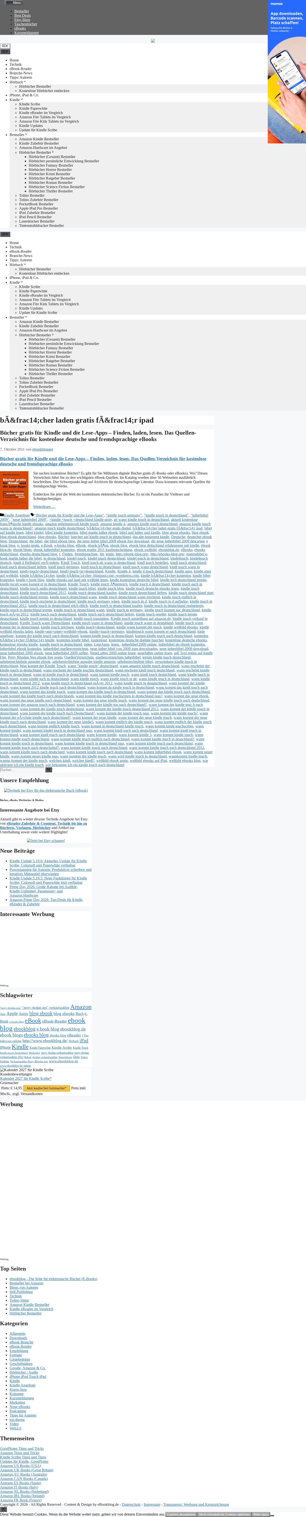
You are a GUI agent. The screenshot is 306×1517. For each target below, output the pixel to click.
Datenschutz (131, 1504)
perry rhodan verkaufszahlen (57, 1052)
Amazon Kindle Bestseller (39, 139)
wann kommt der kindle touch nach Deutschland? (57, 713)
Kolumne (17, 1394)
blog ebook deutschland (18, 537)
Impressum (152, 1504)
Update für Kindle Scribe (38, 130)
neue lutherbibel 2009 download (183, 649)
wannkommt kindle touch (188, 756)
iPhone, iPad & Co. (24, 95)
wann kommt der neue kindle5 (70, 722)
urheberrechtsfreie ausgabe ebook (25, 662)
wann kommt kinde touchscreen (169, 726)
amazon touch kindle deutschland (60, 528)
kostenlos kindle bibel (72, 640)
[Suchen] (48, 769)
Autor (23, 1013)
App (2, 1014)
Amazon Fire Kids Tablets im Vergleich (49, 121)
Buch (80, 1014)
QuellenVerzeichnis (79, 657)
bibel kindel (34, 532)
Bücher (63, 537)
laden (88, 644)
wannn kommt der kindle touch (23, 760)
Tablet (76, 1057)
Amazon (81, 1006)
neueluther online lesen (154, 653)
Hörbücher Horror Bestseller (50, 170)
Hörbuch (16, 82)
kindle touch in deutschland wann (79, 610)
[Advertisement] (40, 952)
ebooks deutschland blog (38, 554)
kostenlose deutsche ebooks (186, 640)
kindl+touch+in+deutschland (81, 571)
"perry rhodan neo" (10, 1007)
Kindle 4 (124, 571)
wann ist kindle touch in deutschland (60, 674)
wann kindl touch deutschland (153, 674)
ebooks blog (36, 1034)
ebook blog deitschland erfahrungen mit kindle (164, 545)
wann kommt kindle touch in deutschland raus (89, 743)
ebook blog (118, 545)
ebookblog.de (73, 1028)
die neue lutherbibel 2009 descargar (177, 541)
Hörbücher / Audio (24, 1372)
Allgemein (17, 1333)
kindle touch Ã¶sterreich (109, 584)
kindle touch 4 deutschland (149, 584)
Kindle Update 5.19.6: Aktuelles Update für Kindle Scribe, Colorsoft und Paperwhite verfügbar (48, 863)
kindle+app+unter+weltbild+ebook (61, 631)
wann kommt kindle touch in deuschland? (162, 739)
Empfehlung (19, 1351)
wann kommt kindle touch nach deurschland (159, 743)
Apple (12, 1013)
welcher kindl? (83, 760)
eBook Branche (21, 1342)
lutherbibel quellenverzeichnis (65, 649)
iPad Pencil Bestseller (35, 217)
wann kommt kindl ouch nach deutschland (126, 730)
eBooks (20, 28)
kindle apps (183, 571)
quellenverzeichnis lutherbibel (118, 657)
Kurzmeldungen (26, 33)
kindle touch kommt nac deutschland (172, 610)
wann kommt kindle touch (173, 735)
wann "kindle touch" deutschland (93, 666)
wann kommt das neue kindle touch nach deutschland (169, 700)
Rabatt (27, 1057)
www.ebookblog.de (63, 1061)
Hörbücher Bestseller (35, 86)
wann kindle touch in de (118, 679)
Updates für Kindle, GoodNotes (24, 1461)
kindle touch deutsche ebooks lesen (152, 588)
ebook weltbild (145, 550)
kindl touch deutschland (188, 563)
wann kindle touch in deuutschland (140, 683)
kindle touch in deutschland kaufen (116, 606)
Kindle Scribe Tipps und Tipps (23, 1457)
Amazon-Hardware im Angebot (43, 148)
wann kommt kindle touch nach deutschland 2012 (166, 748)
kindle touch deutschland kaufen (92, 593)
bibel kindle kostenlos (61, 532)
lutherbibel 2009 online (139, 644)
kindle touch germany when (98, 601)
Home (14, 60)
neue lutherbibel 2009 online (66, 653)
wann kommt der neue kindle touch (145, 717)
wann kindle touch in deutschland (164, 679)
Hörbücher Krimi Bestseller (49, 174)
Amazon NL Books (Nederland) (24, 1492)
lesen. (115, 644)
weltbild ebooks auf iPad (148, 760)
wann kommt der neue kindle (94, 717)
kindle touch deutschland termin (24, 597)
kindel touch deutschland (106, 558)
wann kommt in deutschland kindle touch (112, 726)
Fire (86, 1035)
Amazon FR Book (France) (21, 1500)
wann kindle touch (84, 679)
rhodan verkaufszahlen (45, 1057)
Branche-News (21, 73)
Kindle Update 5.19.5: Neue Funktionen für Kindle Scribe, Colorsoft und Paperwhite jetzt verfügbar (48, 880)
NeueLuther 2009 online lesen (113, 653)
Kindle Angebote (17, 515)
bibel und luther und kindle (140, 532)
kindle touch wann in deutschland (97, 623)
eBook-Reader (21, 69)
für (102, 554)
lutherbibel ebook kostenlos (20, 649)
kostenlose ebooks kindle (19, 644)
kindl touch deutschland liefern (23, 567)
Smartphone (65, 1057)
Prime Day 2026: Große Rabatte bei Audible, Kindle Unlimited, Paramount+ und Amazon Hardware (44, 891)
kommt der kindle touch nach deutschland (47, 636)
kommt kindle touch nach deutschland (163, 636)
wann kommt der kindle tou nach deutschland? (111, 705)
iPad (84, 1040)
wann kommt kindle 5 (135, 735)
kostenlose (99, 640)
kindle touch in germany (124, 610)
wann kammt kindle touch (109, 674)
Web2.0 (15, 1428)
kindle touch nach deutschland (53, 614)
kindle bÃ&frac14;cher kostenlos (166, 575)
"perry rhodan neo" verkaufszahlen (45, 1008)
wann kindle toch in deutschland (44, 679)
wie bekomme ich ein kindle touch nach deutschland (84, 765)
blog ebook (200, 532)
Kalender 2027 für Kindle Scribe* (26, 1078)
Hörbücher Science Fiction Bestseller (57, 187)
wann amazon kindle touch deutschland (149, 666)
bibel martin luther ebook (99, 532)
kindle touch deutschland (14, 1053)
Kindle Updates (31, 126)
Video (14, 1424)
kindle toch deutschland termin (183, 580)
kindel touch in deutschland (148, 558)
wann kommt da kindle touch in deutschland (120, 687)
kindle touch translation (91, 619)
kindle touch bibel (82, 588)
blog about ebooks (176, 532)
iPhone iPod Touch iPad (28, 1377)
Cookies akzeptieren (181, 1514)
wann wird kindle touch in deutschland (137, 756)
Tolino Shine (19, 1300)
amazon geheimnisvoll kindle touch (71, 524)
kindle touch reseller (151, 614)
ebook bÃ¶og (98, 545)
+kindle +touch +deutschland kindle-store (80, 520)
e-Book (46, 545)
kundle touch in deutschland (61, 644)
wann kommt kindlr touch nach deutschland (99, 752)
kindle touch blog (111, 588)
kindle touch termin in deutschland (46, 619)
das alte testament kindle (151, 537)
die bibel (35, 541)
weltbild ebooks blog (185, 760)
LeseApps (101, 644)
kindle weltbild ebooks (181, 627)
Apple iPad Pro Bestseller (38, 208)
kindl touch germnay (63, 567)
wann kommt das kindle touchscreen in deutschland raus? (119, 696)
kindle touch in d (134, 601)
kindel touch (76, 558)
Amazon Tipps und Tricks (19, 1453)
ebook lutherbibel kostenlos (54, 550)
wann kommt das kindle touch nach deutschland (173, 692)
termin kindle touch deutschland (166, 657)
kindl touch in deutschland (101, 567)
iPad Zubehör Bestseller (37, 213)
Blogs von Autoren (24, 1287)
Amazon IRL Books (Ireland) (22, 1496)
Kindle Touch (78, 584)
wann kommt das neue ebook (186, 696)
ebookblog (25, 1028)
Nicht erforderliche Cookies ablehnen (224, 1514)
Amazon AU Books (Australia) (23, 1474)
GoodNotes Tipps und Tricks (22, 1448)
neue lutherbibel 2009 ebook (21, 653)
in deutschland (54, 558)
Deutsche (178, 537)
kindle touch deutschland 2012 (43, 593)
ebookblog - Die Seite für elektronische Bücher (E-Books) (53, 1279)
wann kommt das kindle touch (42, 692)
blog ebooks (47, 537)
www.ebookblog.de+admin (15, 1065)
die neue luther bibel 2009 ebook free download (113, 541)
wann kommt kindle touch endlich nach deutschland (90, 739)
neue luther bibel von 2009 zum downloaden (124, 649)
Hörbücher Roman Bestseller (50, 182)
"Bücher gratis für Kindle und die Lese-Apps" (69, 515)
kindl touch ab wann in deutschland (108, 563)
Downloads (18, 1338)
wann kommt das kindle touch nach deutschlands (37, 696)
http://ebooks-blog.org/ (167, 554)
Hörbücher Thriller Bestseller (51, 191)
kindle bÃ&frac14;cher (37, 575)
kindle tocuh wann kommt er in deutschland (33, 584)
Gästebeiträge (20, 1359)
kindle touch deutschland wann (73, 597)
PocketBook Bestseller (36, 204)
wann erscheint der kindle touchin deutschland (78, 670)
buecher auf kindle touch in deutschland (101, 537)
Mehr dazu (261, 1514)
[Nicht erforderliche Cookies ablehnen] (272, 1515)
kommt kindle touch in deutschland (106, 636)
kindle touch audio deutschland (43, 588)
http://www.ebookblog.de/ (45, 1040)
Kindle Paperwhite (33, 108)
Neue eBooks (20, 1407)
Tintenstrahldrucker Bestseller (41, 226)
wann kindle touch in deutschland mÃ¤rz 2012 (77, 683)
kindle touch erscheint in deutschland (48, 601)
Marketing (34, 1053)
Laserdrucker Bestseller (37, 221)
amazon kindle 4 (112, 524)
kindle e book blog (30, 580)
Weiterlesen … (44, 507)
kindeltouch (179, 558)
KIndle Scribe (29, 104)
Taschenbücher (25, 24)
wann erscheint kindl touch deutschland (145, 670)
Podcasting (18, 1411)
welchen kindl (59, 760)
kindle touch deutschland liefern (143, 593)
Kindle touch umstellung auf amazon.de (141, 619)
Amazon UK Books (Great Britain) (26, 1470)
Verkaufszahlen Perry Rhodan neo (29, 1061)
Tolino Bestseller (31, 195)
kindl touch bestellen (152, 563)
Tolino (84, 1057)
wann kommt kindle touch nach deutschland (94, 748)
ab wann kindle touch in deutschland (141, 520)
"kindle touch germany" (124, 515)
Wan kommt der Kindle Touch (43, 666)
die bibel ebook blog (59, 541)
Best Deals (22, 15)
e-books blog (64, 545)
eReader (74, 1035)
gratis (110, 554)
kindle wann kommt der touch (139, 627)
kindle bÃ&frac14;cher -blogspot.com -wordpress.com (97, 575)
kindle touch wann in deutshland (148, 623)
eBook (81, 545)
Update (4, 1061)
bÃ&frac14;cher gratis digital (109, 528)
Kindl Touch (70, 563)
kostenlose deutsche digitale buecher (136, 640)
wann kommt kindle (102, 735)
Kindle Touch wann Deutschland (45, 623)
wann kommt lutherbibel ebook (157, 752)
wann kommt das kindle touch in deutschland (101, 692)
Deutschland (18, 541)
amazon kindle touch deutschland (152, 524)
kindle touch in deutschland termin (26, 610)
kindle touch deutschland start (191, 593)
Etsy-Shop (22, 20)
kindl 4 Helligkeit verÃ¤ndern (36, 563)
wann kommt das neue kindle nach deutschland (35, 700)
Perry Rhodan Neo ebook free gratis (35, 657)
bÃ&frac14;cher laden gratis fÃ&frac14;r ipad (167, 528)
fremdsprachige (86, 554)
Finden (67, 554)
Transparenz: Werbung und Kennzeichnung (196, 1504)
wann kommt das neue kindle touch (100, 700)
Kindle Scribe (62, 1047)
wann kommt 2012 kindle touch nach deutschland (47, 687)
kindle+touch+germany (106, 631)
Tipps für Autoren (23, 1415)
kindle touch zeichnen (57, 627)
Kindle (15, 100)
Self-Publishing (21, 1292)
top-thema (17, 1420)
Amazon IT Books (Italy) (19, 1487)
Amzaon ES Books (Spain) (20, 1483)
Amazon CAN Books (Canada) (24, 1479)
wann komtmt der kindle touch (83, 756)
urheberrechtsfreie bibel (135, 662)
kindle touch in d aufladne (168, 601)
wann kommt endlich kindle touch (53, 726)
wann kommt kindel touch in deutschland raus (57, 730)
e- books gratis (28, 545)
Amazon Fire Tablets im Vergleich (45, 117)
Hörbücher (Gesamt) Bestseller (52, 157)
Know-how (18, 1389)
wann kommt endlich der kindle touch (124, 722)
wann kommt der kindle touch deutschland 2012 (122, 709)
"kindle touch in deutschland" (166, 515)
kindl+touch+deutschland (39, 571)
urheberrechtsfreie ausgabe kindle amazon (83, 662)
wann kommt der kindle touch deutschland (52, 709)
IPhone (5, 1047)
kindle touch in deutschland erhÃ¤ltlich (58, 606)
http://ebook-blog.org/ (132, 554)
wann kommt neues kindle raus (34, 756)
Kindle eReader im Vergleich (41, 113)
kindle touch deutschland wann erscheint (129, 597)
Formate (16, 1355)
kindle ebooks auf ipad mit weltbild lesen (77, 580)
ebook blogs (22, 550)
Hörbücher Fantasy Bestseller (51, 165)
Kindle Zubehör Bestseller (39, 143)
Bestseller (21, 11)
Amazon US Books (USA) (20, 1466)
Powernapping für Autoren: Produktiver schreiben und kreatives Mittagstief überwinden (51, 872)
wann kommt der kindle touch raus (123, 713)
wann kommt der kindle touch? (174, 713)
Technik (16, 64)
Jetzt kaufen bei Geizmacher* (46, 1088)
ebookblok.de (168, 550)
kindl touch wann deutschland (145, 567)
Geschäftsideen (21, 1364)
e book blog (48, 1028)
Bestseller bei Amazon (26, 1283)
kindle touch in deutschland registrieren (173, 606)
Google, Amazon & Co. (28, 1368)
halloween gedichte (11, 1041)
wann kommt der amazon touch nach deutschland (37, 705)
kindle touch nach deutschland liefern (106, 614)
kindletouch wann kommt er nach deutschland (161, 631)
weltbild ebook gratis (112, 760)
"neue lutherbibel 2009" (29, 520)
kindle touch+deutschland (95, 627)
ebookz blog (58, 1035)
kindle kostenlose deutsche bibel (134, 580)
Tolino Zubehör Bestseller (38, 200)
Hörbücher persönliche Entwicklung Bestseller (64, 161)
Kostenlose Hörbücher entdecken (44, 91)
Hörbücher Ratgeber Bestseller (52, 178)
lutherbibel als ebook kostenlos (181, 644)
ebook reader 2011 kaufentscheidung (104, 550)
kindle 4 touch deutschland (152, 571)
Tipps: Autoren (21, 77)
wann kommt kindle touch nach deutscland (32, 752)
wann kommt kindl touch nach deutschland (52, 735)
